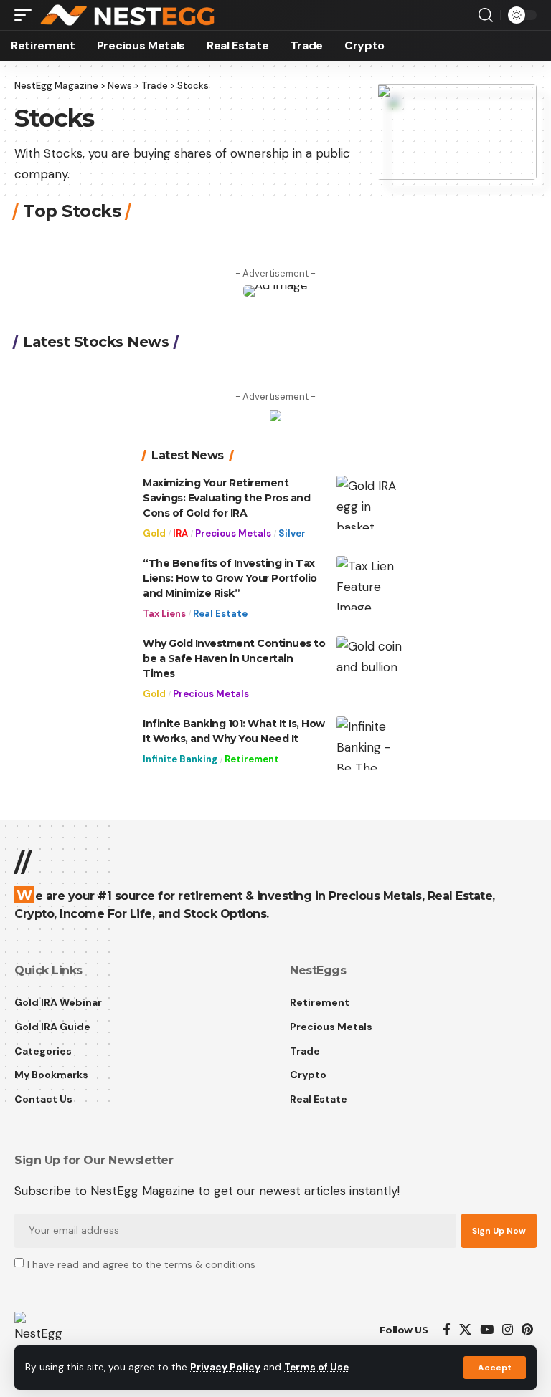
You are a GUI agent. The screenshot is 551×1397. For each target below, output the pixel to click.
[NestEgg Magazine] (129, 15)
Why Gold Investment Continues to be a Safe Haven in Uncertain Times (234, 658)
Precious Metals (233, 533)
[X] (465, 1330)
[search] (485, 15)
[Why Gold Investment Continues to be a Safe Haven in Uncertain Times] (372, 663)
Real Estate (220, 614)
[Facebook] (446, 1330)
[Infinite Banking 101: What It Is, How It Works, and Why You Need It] (372, 743)
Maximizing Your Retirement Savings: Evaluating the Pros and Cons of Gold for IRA (226, 497)
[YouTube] (486, 1330)
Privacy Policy (225, 1367)
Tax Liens (164, 614)
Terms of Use (316, 1367)
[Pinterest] (527, 1330)
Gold (154, 533)
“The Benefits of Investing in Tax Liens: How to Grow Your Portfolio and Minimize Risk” (230, 578)
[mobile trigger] (26, 15)
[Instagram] (508, 1330)
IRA (180, 533)
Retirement (252, 759)
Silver (292, 533)
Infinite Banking (180, 759)
